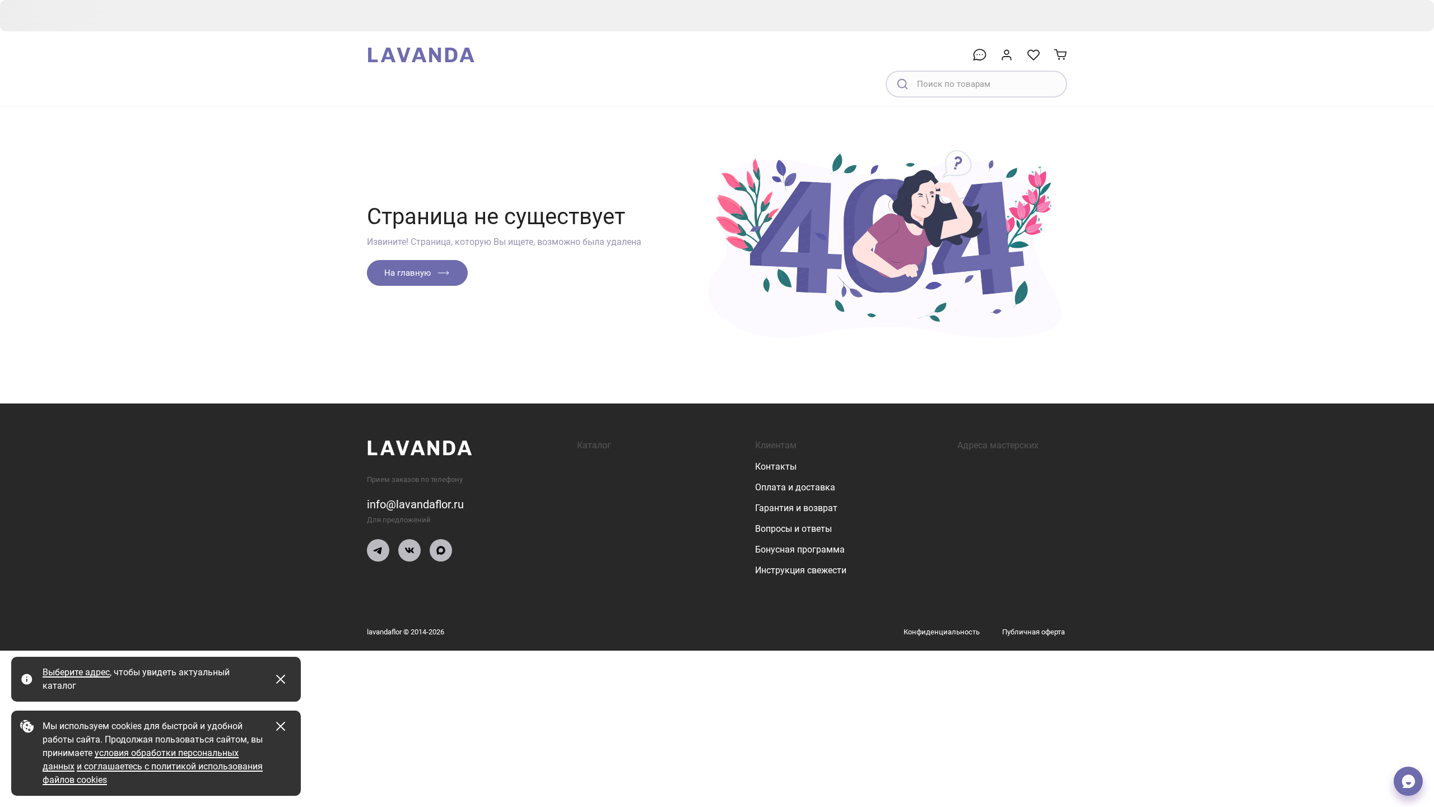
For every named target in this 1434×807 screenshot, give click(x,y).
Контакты (776, 466)
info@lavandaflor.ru (415, 504)
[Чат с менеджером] (1408, 781)
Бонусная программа (800, 549)
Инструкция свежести (800, 570)
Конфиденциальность (942, 632)
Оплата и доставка (795, 487)
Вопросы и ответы (793, 528)
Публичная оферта (1033, 632)
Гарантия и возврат (796, 508)
